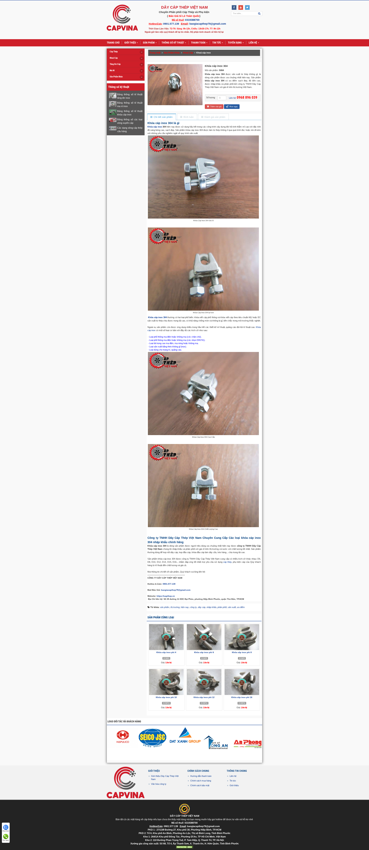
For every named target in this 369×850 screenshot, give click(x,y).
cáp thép (227, 562)
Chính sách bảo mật (199, 785)
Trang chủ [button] (113, 42)
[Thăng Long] (248, 742)
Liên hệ (233, 776)
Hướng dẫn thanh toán (200, 776)
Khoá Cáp (114, 58)
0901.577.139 (171, 23)
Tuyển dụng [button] (235, 42)
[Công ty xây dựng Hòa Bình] (217, 742)
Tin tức (233, 780)
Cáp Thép (114, 51)
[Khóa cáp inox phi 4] (166, 637)
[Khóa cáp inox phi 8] (241, 637)
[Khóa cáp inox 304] (175, 84)
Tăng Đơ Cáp (115, 64)
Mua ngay (233, 106)
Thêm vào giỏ (216, 106)
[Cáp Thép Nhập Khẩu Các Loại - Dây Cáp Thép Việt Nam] (122, 17)
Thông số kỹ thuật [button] (173, 42)
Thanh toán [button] (198, 42)
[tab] (161, 117)
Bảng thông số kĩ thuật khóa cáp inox (129, 113)
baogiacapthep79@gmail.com (207, 23)
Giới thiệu (234, 785)
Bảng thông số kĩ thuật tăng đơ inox (129, 96)
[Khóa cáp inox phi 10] (166, 682)
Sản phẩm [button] (149, 42)
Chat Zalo (5, 831)
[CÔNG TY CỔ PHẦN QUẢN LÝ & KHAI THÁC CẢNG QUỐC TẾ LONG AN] (155, 742)
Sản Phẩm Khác (116, 76)
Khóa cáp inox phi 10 (166, 697)
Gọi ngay (6, 840)
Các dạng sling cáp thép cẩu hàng (129, 130)
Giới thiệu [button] (130, 42)
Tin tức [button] (217, 42)
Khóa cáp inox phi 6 (204, 652)
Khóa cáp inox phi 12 (204, 697)
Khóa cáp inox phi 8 (242, 652)
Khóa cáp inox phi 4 (166, 652)
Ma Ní (112, 70)
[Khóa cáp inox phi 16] (241, 682)
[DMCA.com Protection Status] (184, 847)
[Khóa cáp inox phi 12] (204, 682)
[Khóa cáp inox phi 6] (204, 637)
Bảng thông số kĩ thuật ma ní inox (129, 104)
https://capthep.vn (166, 596)
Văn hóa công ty (158, 784)
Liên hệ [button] (253, 42)
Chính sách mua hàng (200, 780)
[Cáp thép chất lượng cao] (124, 734)
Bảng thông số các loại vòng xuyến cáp (129, 121)
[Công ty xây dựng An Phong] (186, 742)
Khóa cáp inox (154, 126)
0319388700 (192, 19)
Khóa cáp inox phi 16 (241, 697)
